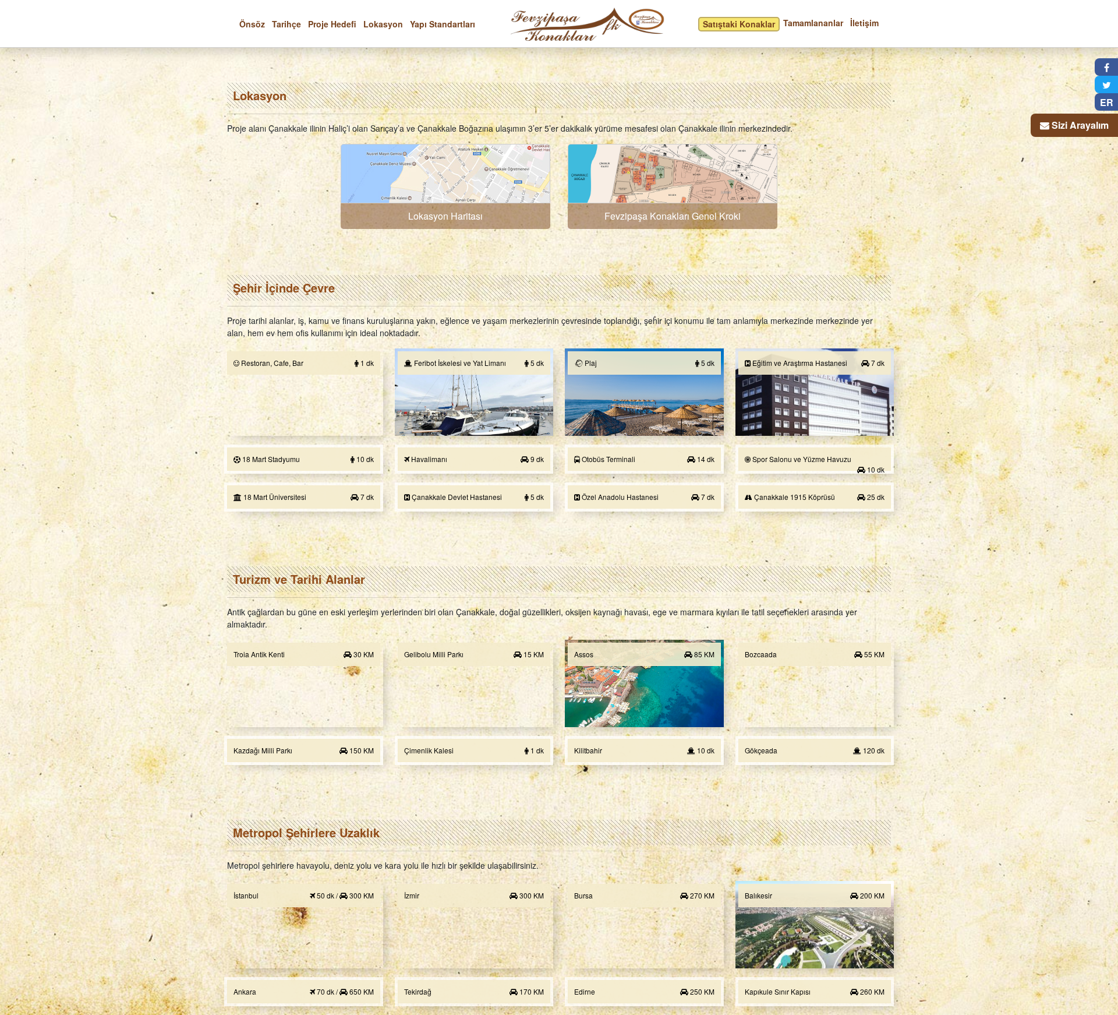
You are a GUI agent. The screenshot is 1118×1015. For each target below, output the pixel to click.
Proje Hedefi (332, 24)
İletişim (864, 23)
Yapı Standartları (442, 24)
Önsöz (252, 24)
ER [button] (1106, 102)
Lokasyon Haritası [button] (445, 216)
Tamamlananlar (813, 23)
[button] (445, 186)
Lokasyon (383, 24)
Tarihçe (286, 24)
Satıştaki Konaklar (739, 24)
